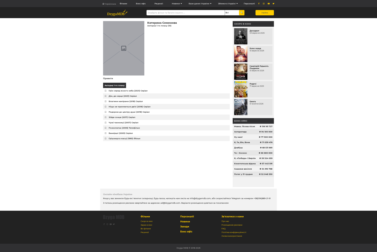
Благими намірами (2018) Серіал (126, 101)
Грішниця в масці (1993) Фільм (124, 138)
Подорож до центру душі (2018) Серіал (129, 112)
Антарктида (240, 131)
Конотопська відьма (245, 163)
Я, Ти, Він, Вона (242, 142)
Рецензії (158, 3)
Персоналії (249, 3)
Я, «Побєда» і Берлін (245, 158)
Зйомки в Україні (227, 3)
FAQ (223, 229)
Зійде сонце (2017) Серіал (122, 117)
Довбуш (238, 147)
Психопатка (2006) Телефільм (124, 128)
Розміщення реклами (231, 225)
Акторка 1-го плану (115, 85)
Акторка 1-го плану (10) (159, 25)
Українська (110, 4)
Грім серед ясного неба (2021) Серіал (128, 91)
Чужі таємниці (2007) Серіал (123, 122)
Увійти (264, 13)
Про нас (225, 221)
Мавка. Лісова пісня (244, 126)
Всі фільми (146, 229)
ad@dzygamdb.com (170, 203)
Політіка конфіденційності (233, 232)
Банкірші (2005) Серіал (121, 133)
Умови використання (231, 236)
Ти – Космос (240, 153)
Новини (176, 3)
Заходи (184, 226)
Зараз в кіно (146, 225)
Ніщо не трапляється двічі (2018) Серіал (130, 106)
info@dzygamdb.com (200, 198)
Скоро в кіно (242, 24)
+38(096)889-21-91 (262, 198)
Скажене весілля (243, 169)
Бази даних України (199, 3)
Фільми (123, 3)
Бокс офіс (141, 3)
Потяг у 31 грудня (243, 174)
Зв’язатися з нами (232, 216)
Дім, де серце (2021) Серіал (123, 96)
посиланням (222, 203)
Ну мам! (238, 137)
